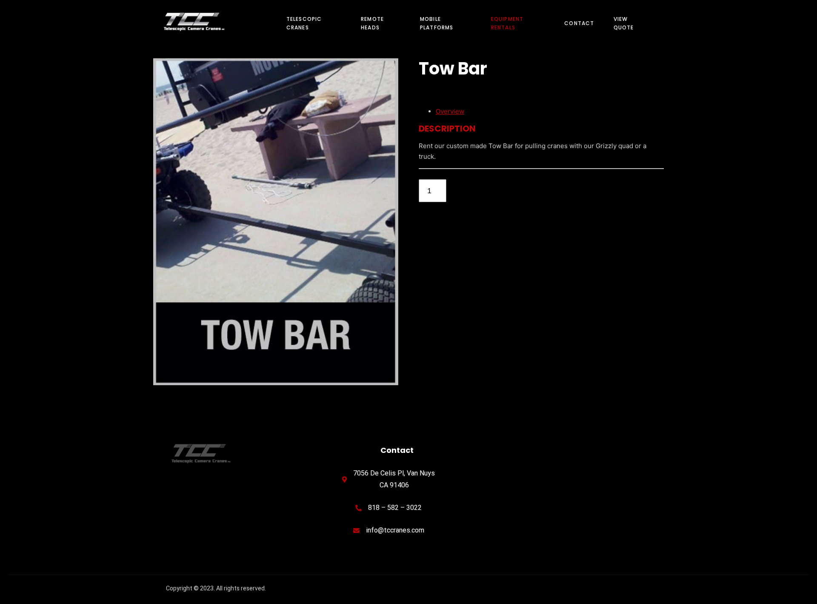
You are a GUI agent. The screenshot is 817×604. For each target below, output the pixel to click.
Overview (450, 111)
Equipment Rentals (507, 23)
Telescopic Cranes (304, 23)
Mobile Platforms (437, 23)
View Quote (624, 23)
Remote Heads (372, 23)
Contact (579, 23)
